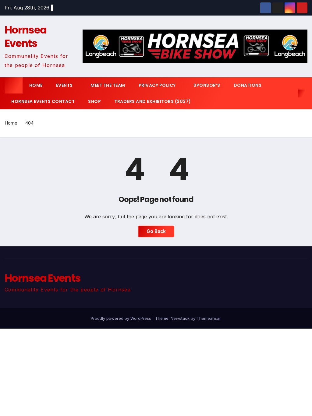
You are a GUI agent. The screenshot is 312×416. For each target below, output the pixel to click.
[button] (292, 93)
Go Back (156, 231)
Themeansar (209, 318)
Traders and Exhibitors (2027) (152, 101)
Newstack (180, 318)
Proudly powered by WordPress (121, 318)
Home (36, 85)
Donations (248, 85)
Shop (94, 101)
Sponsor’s (206, 85)
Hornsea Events (25, 37)
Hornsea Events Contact (43, 101)
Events (65, 85)
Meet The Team (107, 85)
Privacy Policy (158, 85)
